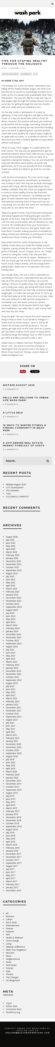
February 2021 (13, 738)
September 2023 (14, 643)
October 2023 (12, 640)
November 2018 (13, 820)
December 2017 (13, 853)
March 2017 (11, 881)
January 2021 (12, 741)
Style (8, 971)
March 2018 (11, 844)
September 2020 (14, 753)
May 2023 (10, 655)
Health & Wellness (10, 74)
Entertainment (12, 925)
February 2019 (13, 811)
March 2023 (11, 661)
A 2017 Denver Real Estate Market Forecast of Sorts (24, 444)
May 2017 (10, 875)
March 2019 (11, 808)
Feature (9, 928)
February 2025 (13, 591)
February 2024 (13, 628)
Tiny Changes (12, 977)
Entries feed (11, 1006)
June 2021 (10, 725)
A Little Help (13, 412)
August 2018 (12, 829)
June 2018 (10, 835)
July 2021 (10, 722)
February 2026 (13, 555)
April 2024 (10, 622)
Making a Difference (15, 946)
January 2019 (12, 814)
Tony (8, 493)
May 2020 (10, 765)
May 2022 (10, 692)
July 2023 (10, 649)
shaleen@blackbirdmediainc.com (27, 1033)
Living (8, 943)
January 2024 (12, 631)
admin (4, 68)
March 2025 (11, 588)
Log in (9, 1003)
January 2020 (12, 777)
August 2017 (12, 866)
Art (7, 913)
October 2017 (12, 860)
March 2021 (11, 735)
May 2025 (10, 582)
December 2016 (13, 890)
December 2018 (13, 817)
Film (8, 934)
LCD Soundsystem (14, 487)
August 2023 (12, 646)
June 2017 (10, 872)
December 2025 (13, 561)
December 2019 (13, 780)
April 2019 (10, 805)
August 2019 (12, 792)
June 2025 (10, 579)
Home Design (12, 940)
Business (10, 916)
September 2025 (14, 570)
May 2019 (10, 802)
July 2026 (10, 539)
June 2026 (10, 543)
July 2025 (10, 576)
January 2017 (12, 887)
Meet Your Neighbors (16, 949)
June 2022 (10, 689)
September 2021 (14, 716)
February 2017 (13, 884)
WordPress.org (13, 1012)
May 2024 (10, 619)
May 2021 (10, 728)
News (8, 962)
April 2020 (10, 768)
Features (10, 931)
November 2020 (13, 747)
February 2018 (13, 847)
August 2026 (12, 536)
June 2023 (10, 652)
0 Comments (26, 74)
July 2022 (10, 686)
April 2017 (10, 878)
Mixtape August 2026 (19, 385)
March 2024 (11, 625)
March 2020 (11, 771)
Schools (9, 968)
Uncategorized (13, 980)
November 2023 (13, 637)
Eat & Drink (11, 922)
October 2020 (12, 750)
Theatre (9, 974)
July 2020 (10, 759)
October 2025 (12, 567)
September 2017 (14, 863)
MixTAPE (10, 952)
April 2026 (10, 549)
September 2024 (14, 607)
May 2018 (10, 838)
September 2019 (14, 789)
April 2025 (10, 585)
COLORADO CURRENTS (17, 496)
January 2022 (12, 704)
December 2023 (13, 634)
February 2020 (13, 774)
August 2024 (12, 610)
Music (8, 956)
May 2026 (10, 546)
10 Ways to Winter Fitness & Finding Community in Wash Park (24, 428)
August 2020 (12, 756)
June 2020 (10, 762)
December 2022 (13, 671)
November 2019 (13, 783)
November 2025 (13, 564)
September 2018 (14, 826)
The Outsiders (12, 490)
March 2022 (11, 698)
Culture (9, 919)
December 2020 (13, 744)
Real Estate (11, 965)
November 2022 (13, 674)
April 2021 (10, 732)
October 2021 (12, 713)
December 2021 (13, 707)
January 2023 (12, 667)
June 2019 (10, 799)
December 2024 (13, 597)
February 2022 (13, 701)
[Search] (52, 3)
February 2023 (13, 664)
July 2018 (10, 832)
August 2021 (12, 719)
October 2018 (12, 823)
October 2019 (12, 786)
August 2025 (12, 573)
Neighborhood (13, 959)
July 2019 (10, 796)
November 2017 (13, 857)
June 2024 (10, 616)
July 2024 (10, 613)
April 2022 (10, 695)
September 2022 (14, 680)
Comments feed (13, 1009)
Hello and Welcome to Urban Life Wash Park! (26, 399)
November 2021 (13, 710)
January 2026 (12, 558)
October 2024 (12, 603)
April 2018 (10, 841)
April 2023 (10, 658)
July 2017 (10, 869)
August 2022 (12, 683)
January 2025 (12, 594)
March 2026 (11, 552)
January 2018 (12, 850)
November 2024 (13, 600)
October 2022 (12, 677)
